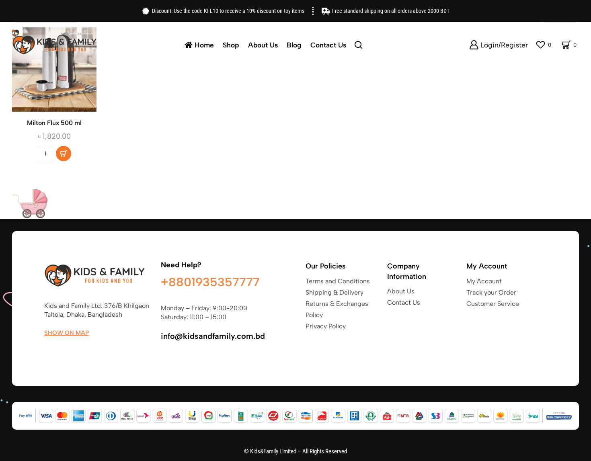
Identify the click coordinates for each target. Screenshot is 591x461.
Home (204, 45)
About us (263, 45)
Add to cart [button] (54, 72)
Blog (294, 45)
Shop (231, 45)
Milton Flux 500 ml (54, 123)
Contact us (328, 45)
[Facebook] (48, 352)
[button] (63, 153)
